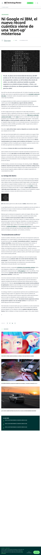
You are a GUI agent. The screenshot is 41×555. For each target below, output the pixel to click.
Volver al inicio (5, 7)
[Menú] (2, 3)
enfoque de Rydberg (11, 226)
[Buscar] (37, 3)
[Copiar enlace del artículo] (15, 323)
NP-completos (21, 271)
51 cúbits (31, 185)
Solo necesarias (29, 552)
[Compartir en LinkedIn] (12, 323)
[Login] (36, 3)
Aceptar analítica (36, 552)
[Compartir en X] (10, 323)
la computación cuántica (25, 226)
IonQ (17, 116)
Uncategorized (5, 14)
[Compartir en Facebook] (7, 323)
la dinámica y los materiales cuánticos (26, 267)
